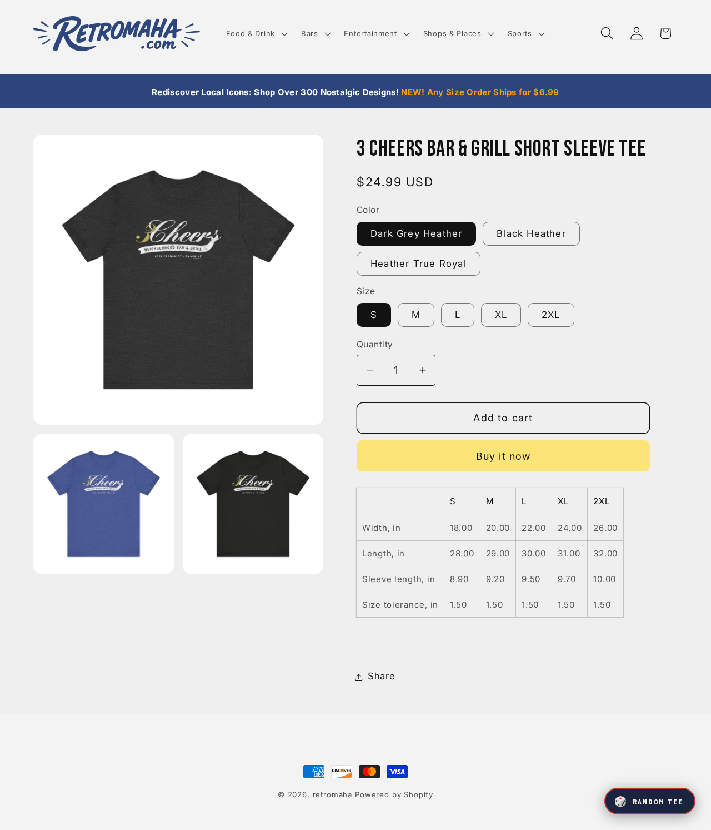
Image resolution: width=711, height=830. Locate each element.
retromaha (333, 794)
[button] (255, 33)
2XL (551, 315)
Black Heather (531, 234)
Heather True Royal (418, 263)
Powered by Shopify (394, 794)
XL (501, 315)
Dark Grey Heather (416, 234)
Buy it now (503, 456)
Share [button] (381, 676)
